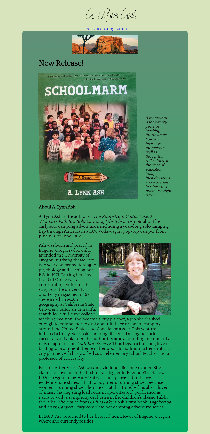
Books (96, 29)
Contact (122, 29)
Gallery (109, 29)
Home (85, 29)
